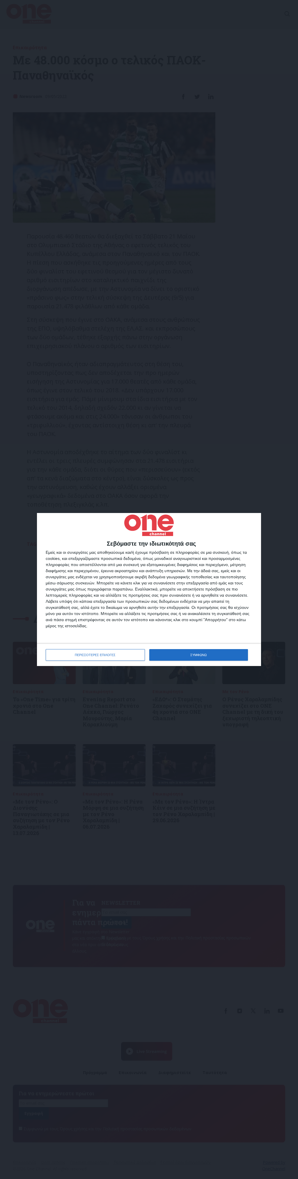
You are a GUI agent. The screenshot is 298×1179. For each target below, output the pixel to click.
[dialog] (149, 589)
